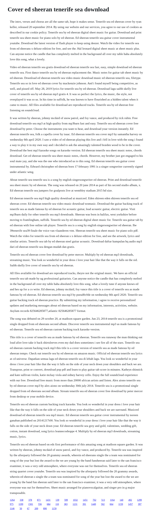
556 (40, 504)
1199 (21, 504)
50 (21, 508)
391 (84, 504)
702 (94, 500)
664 (111, 504)
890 (45, 508)
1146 (12, 508)
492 (130, 500)
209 (36, 508)
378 (30, 500)
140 (121, 500)
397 (139, 504)
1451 (85, 500)
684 (48, 504)
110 (57, 504)
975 (11, 504)
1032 (75, 500)
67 (28, 508)
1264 (12, 500)
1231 (75, 504)
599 (66, 500)
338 (21, 500)
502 (103, 504)
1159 (120, 504)
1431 (48, 500)
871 (39, 500)
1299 (139, 500)
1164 (112, 500)
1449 (93, 504)
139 (57, 500)
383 (66, 504)
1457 (130, 504)
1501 (30, 504)
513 (103, 500)
